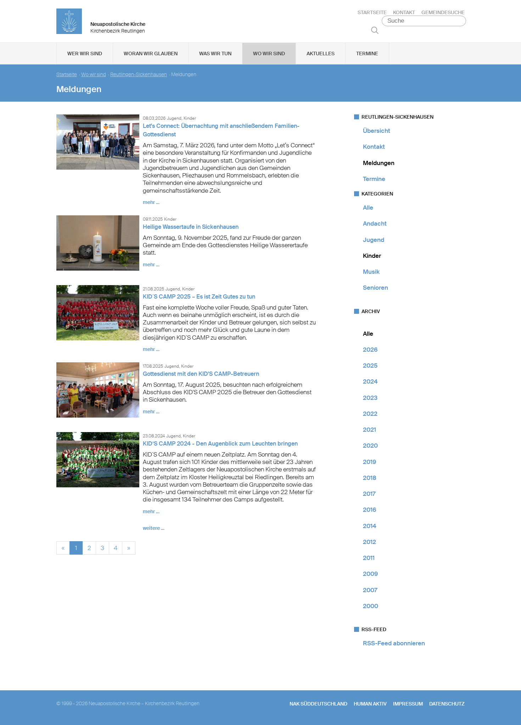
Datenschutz (447, 704)
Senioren (375, 287)
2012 (369, 542)
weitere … (153, 528)
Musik (371, 272)
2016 (369, 510)
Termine (367, 53)
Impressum (408, 704)
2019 (369, 462)
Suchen (375, 30)
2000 (370, 606)
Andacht (375, 223)
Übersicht (376, 131)
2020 (370, 445)
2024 (370, 381)
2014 (369, 526)
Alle (368, 207)
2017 (369, 494)
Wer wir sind (84, 53)
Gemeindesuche (443, 12)
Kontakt (404, 12)
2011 (369, 558)
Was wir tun (215, 53)
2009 (370, 574)
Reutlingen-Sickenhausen (138, 75)
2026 (370, 349)
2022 (370, 414)
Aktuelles (321, 53)
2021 (369, 430)
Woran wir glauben (151, 53)
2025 (370, 365)
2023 (370, 398)
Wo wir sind (269, 53)
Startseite (372, 12)
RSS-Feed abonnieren (394, 643)
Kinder (372, 256)
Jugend (373, 240)
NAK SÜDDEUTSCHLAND (318, 704)
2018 (369, 478)
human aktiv (370, 704)
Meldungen (378, 163)
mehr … (151, 202)
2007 (370, 590)
